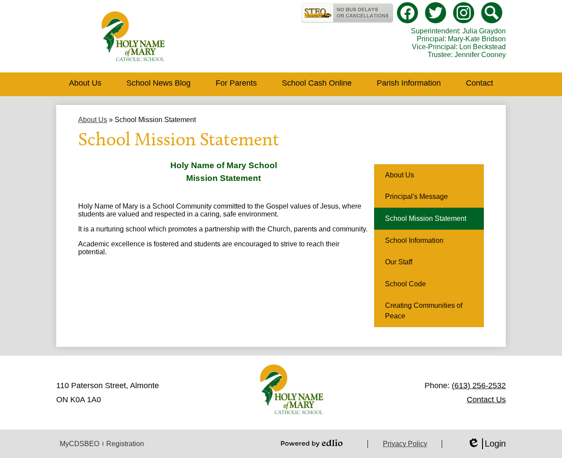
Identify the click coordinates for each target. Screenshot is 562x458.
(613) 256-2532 (479, 385)
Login (486, 444)
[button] (85, 84)
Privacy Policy (405, 443)
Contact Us (486, 399)
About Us (92, 119)
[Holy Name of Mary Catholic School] (133, 36)
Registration (125, 443)
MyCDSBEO (79, 443)
